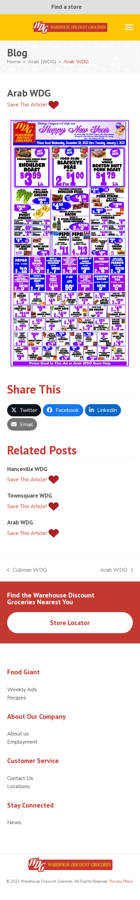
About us (18, 734)
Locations (18, 786)
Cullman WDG (27, 570)
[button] (129, 27)
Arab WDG (20, 522)
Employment (22, 742)
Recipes (16, 698)
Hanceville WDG (27, 469)
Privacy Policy (120, 881)
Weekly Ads (22, 689)
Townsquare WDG (29, 495)
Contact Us (20, 778)
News (14, 822)
